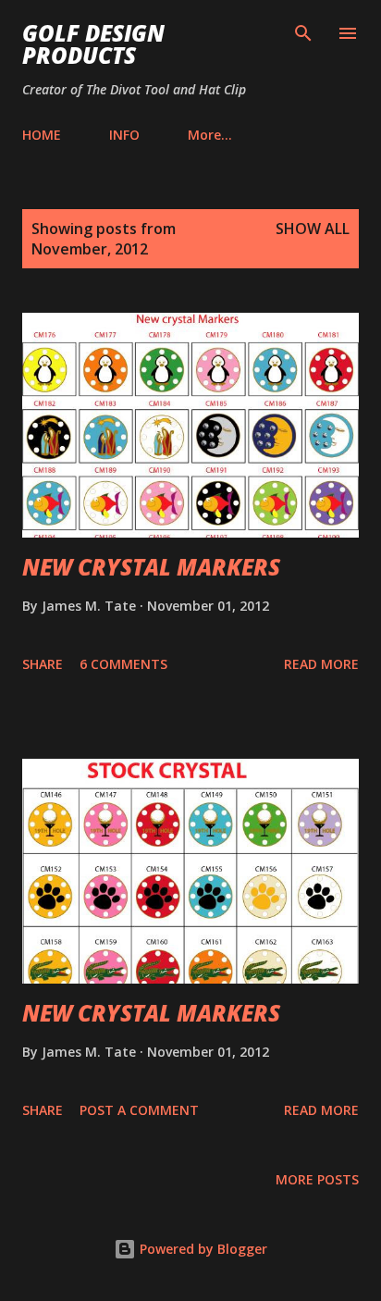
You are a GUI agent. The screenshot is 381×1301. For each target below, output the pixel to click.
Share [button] (42, 664)
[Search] (303, 33)
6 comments (123, 664)
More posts (317, 1179)
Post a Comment (139, 1110)
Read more (321, 664)
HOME (41, 134)
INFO (124, 134)
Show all (313, 228)
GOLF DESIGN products (93, 44)
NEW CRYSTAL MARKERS (151, 566)
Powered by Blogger (201, 1249)
